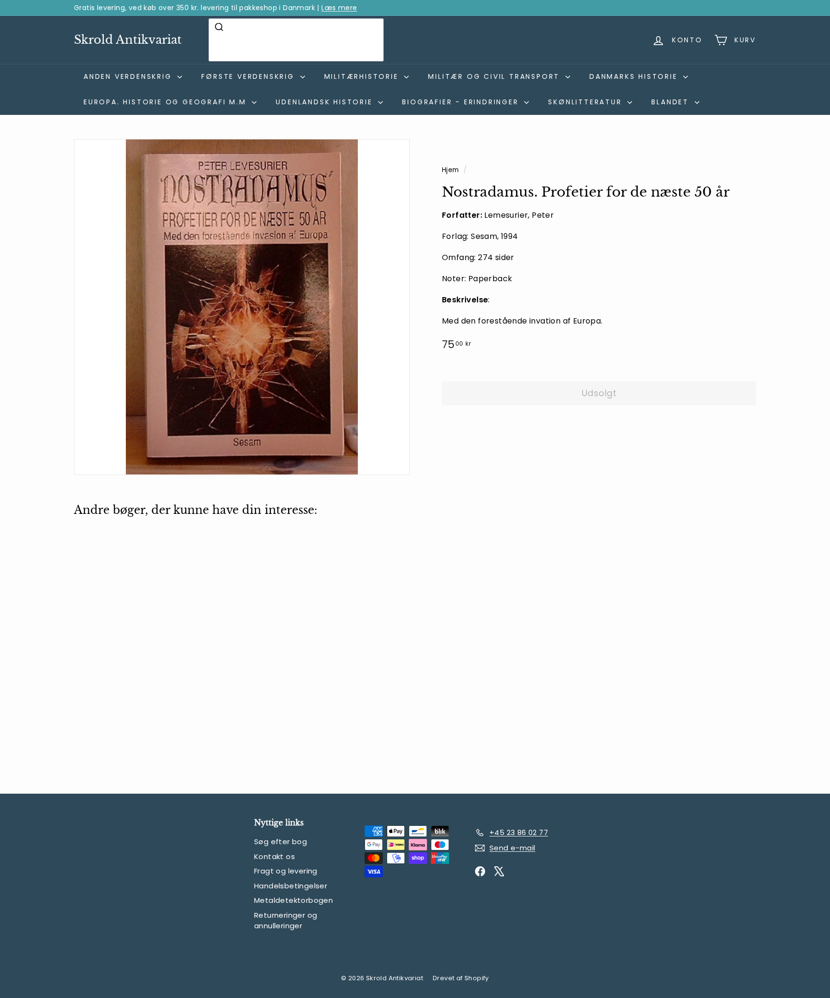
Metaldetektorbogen (293, 900)
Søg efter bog (280, 841)
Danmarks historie (635, 76)
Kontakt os (274, 856)
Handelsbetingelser (290, 886)
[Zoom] (241, 306)
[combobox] (296, 40)
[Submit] (220, 26)
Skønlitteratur (586, 102)
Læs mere (339, 7)
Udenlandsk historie (326, 102)
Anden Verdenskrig (129, 76)
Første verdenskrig (249, 76)
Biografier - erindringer (462, 102)
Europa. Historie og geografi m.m (166, 102)
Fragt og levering (285, 871)
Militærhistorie (363, 76)
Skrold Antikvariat (128, 40)
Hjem (451, 170)
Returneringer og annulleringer (285, 920)
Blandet (671, 102)
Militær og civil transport (495, 76)
